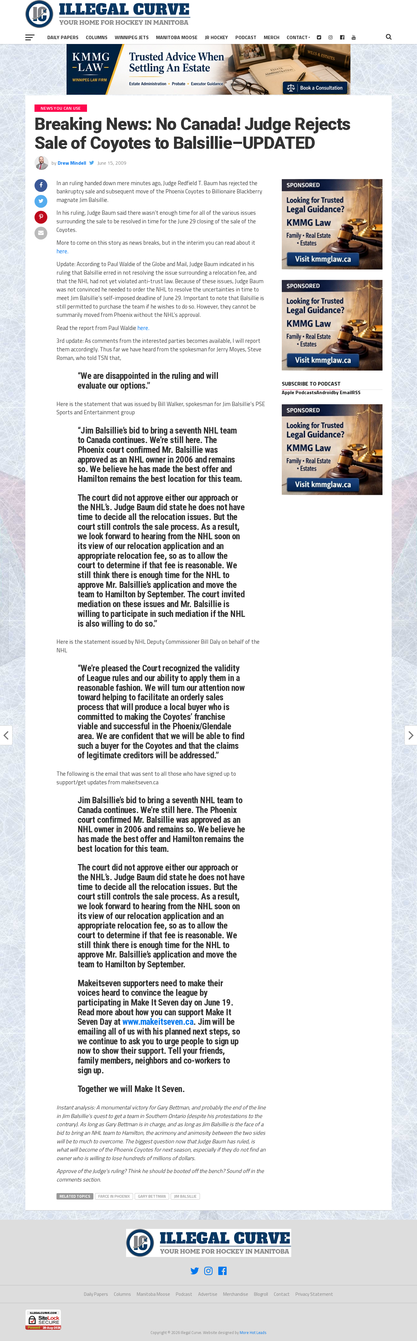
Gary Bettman (152, 1196)
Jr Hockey (216, 37)
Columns (96, 37)
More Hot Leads (253, 1332)
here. (62, 251)
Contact (297, 37)
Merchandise (235, 1294)
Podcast (245, 37)
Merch (271, 37)
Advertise (207, 1294)
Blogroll (261, 1294)
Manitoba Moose (177, 37)
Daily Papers (62, 37)
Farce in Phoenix (114, 1196)
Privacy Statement (314, 1294)
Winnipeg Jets (132, 37)
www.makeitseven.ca (157, 1022)
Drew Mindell (72, 163)
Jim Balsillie (185, 1196)
